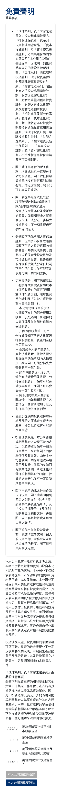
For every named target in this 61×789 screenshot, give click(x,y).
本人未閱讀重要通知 (21, 783)
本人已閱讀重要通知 (21, 774)
